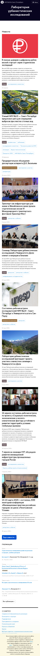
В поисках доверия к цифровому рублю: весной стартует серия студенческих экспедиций (19, 62)
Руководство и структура (9, 616)
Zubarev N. (20, 573)
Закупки (4, 629)
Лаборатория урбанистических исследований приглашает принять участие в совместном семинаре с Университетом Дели (17, 360)
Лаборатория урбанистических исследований (20, 11)
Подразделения (6, 619)
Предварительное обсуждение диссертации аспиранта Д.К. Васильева (19, 162)
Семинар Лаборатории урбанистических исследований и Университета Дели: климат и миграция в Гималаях (19, 253)
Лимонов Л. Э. (6, 589)
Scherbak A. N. (6, 573)
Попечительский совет (8, 624)
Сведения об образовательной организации (14, 614)
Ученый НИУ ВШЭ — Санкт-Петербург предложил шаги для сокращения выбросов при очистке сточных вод (19, 119)
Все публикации (8, 601)
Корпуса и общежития (8, 626)
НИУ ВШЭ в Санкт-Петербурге (13, 2)
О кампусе (6, 611)
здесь (31, 641)
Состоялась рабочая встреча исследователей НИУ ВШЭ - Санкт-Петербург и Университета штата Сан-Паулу (19, 312)
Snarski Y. (13, 573)
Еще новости (8, 537)
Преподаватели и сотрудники (10, 621)
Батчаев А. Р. (6, 557)
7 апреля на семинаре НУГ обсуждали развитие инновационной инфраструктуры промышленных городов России (19, 456)
